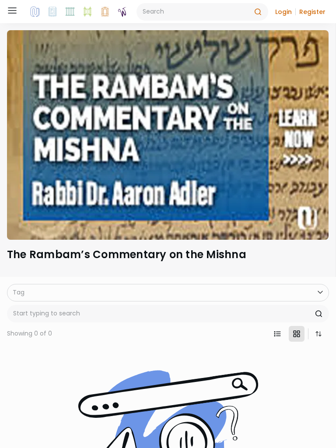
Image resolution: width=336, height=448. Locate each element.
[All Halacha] (70, 12)
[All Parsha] (87, 12)
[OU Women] (123, 12)
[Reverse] (318, 334)
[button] (283, 12)
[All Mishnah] (53, 12)
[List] (277, 334)
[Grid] (296, 334)
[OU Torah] (35, 12)
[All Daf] (105, 12)
